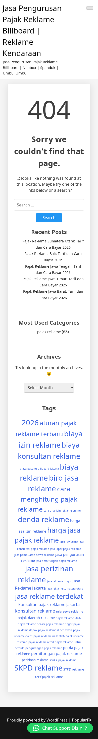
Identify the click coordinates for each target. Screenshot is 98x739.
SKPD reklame (38, 668)
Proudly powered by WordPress (38, 720)
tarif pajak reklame (49, 677)
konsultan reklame (35, 611)
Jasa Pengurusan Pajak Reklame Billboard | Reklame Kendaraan (32, 30)
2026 (30, 423)
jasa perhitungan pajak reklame (56, 561)
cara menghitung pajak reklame (47, 498)
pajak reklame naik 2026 (49, 636)
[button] (60, 728)
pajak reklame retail (41, 642)
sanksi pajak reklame (63, 660)
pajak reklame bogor (59, 624)
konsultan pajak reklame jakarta (49, 604)
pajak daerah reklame (36, 617)
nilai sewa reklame (69, 611)
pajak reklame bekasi (31, 624)
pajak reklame (49, 331)
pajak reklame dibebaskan (55, 630)
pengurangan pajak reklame (43, 648)
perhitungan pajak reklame (56, 653)
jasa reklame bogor (59, 581)
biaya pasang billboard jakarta (39, 468)
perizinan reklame (35, 660)
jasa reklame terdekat (49, 596)
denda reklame (43, 519)
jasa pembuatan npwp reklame (34, 555)
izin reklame (69, 541)
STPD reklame (73, 669)
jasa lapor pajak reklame (65, 549)
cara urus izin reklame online (62, 510)
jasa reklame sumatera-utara (65, 588)
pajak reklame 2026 (68, 618)
